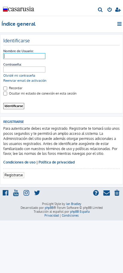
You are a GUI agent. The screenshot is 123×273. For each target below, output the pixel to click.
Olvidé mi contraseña (19, 75)
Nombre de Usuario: (18, 51)
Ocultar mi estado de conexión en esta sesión (42, 93)
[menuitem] (100, 10)
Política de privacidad (57, 162)
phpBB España (80, 211)
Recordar (15, 88)
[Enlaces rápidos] (120, 23)
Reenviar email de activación (24, 80)
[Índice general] (19, 7)
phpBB (49, 207)
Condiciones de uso (19, 162)
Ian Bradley (73, 204)
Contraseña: (12, 64)
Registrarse (13, 175)
